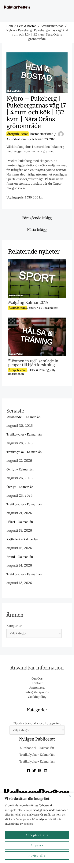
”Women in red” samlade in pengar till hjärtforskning (33, 363)
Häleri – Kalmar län (19, 522)
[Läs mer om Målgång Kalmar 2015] (37, 278)
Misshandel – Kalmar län (23, 417)
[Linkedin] (45, 770)
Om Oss (37, 678)
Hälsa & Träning (39, 370)
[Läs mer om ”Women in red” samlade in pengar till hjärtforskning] (37, 336)
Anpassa (37, 845)
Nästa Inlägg (37, 229)
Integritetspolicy (37, 692)
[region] (37, 828)
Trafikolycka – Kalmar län (24, 434)
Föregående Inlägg (37, 218)
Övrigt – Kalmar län (20, 469)
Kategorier (14, 625)
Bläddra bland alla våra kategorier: (37, 723)
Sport (32, 307)
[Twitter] (34, 770)
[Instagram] (40, 770)
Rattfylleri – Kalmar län (22, 539)
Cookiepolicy (37, 697)
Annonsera (37, 687)
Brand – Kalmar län (19, 557)
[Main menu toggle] (66, 7)
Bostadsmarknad (42, 134)
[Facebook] (28, 770)
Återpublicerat (17, 134)
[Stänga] (70, 796)
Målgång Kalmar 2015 (28, 302)
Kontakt (37, 683)
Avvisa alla (37, 855)
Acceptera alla (37, 835)
